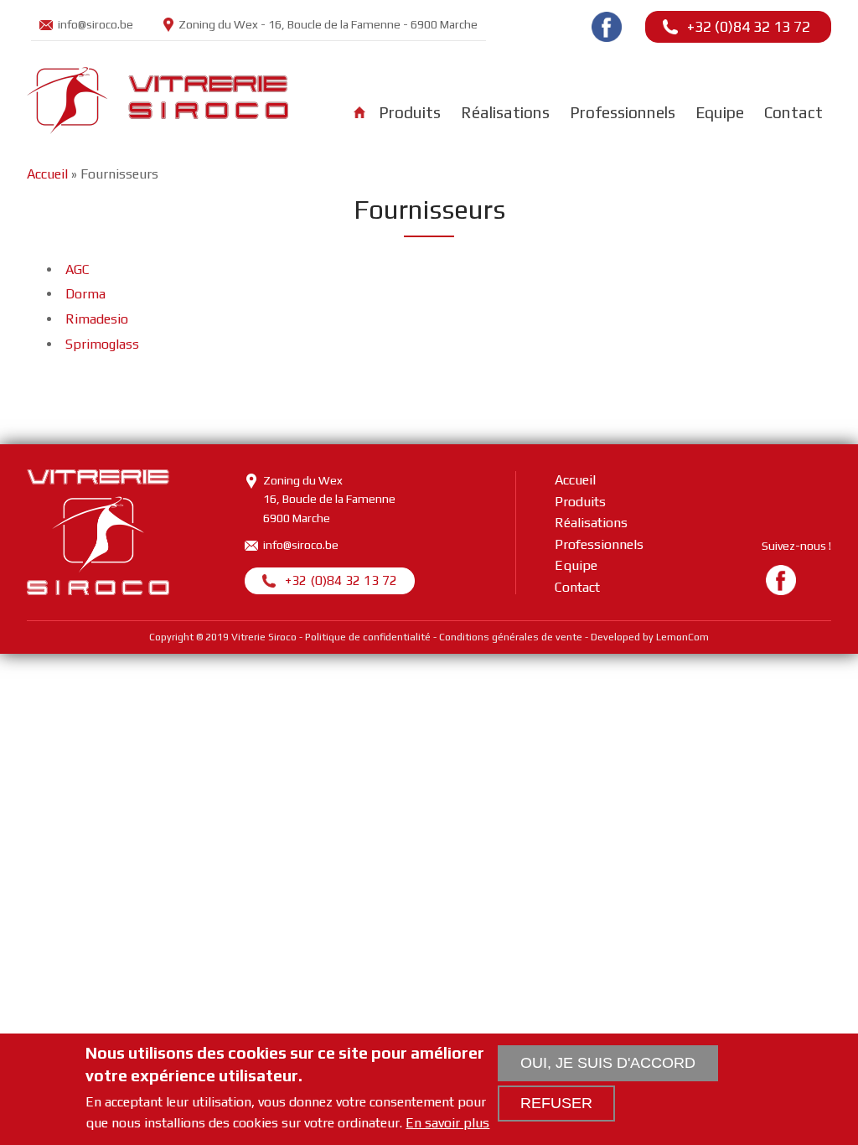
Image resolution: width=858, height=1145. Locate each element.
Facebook (607, 27)
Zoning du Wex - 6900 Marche (328, 24)
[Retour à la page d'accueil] (157, 127)
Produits (410, 112)
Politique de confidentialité (368, 637)
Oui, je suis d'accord (607, 1062)
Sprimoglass (102, 344)
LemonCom (682, 637)
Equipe (719, 112)
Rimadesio (96, 319)
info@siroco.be (95, 24)
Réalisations (505, 112)
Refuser (556, 1103)
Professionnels (622, 112)
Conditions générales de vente (510, 637)
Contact (793, 112)
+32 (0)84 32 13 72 (748, 26)
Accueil (359, 112)
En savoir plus (447, 1123)
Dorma (85, 294)
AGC (77, 269)
